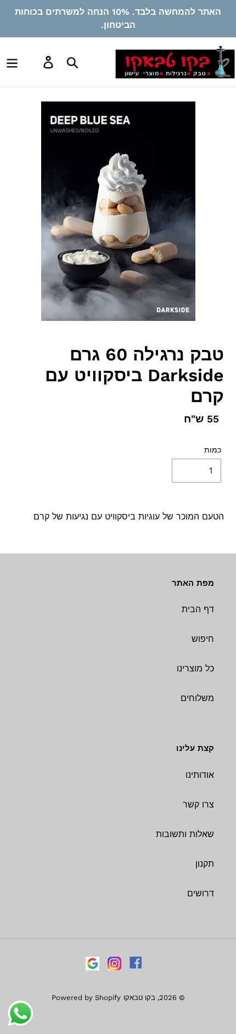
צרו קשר (198, 804)
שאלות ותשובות (185, 834)
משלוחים (197, 698)
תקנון (204, 863)
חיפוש (203, 639)
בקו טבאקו (139, 997)
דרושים (200, 893)
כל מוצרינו (195, 668)
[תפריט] (12, 62)
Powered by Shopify (86, 997)
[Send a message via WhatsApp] (20, 1013)
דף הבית (198, 609)
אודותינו (200, 775)
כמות (212, 449)
